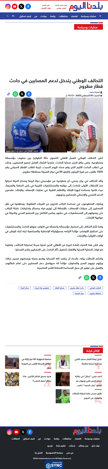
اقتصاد (74, 16)
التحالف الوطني (95, 287)
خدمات (72, 445)
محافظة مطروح (95, 293)
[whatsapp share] (15, 94)
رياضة (53, 16)
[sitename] (87, 431)
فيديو (50, 445)
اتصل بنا (38, 452)
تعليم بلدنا (61, 445)
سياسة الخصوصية (54, 452)
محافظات (63, 16)
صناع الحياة (25, 287)
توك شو (96, 445)
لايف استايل (25, 16)
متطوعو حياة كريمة (42, 287)
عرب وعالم (83, 445)
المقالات (16, 438)
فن (35, 16)
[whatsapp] (8, 94)
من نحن (69, 452)
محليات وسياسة (88, 16)
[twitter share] (22, 94)
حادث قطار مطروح (77, 287)
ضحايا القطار (59, 287)
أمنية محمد (94, 92)
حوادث (43, 16)
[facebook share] (29, 94)
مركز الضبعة (79, 293)
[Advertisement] (54, 52)
